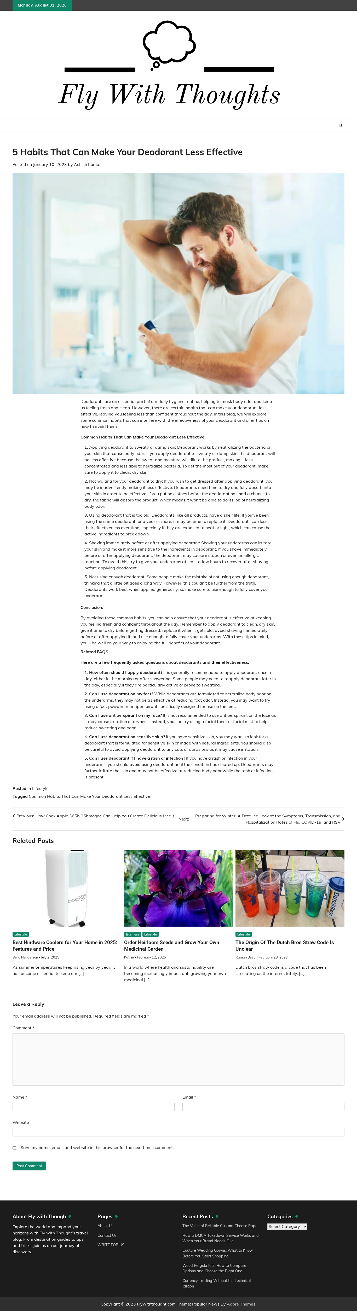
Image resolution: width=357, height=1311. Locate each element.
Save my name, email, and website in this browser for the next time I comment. (97, 1147)
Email (189, 1097)
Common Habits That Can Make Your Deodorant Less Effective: (90, 796)
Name (20, 1097)
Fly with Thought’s (57, 1232)
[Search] (340, 125)
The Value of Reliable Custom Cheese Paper (220, 1225)
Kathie (129, 957)
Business (132, 934)
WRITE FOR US (110, 1245)
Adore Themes (241, 1304)
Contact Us (107, 1235)
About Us (105, 1225)
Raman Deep (245, 957)
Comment (23, 1027)
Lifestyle (40, 788)
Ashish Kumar (87, 164)
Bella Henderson (25, 957)
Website (21, 1122)
